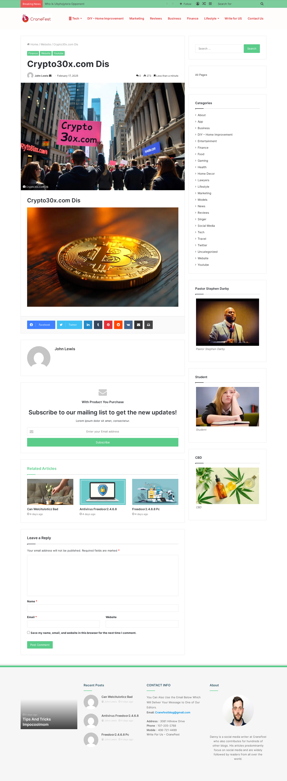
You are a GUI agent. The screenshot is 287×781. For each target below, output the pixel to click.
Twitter (202, 245)
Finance (192, 18)
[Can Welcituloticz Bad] (50, 492)
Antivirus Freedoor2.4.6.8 (98, 509)
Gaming (203, 160)
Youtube (58, 53)
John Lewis (41, 75)
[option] (49, 706)
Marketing (136, 18)
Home (34, 44)
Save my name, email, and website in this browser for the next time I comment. (83, 632)
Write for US (233, 18)
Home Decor (206, 173)
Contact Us (255, 18)
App (200, 121)
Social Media (206, 225)
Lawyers (203, 180)
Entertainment (207, 141)
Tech (75, 18)
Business (174, 18)
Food (201, 154)
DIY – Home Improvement (105, 18)
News (201, 206)
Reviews (156, 18)
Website (46, 44)
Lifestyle (210, 18)
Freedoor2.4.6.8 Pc (146, 509)
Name (32, 601)
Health (202, 167)
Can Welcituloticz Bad (42, 509)
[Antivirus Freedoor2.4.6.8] (103, 492)
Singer (202, 219)
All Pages (201, 74)
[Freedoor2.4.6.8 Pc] (155, 492)
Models (202, 199)
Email (32, 617)
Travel (202, 238)
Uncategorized (207, 251)
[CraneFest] (36, 18)
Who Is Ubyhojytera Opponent (64, 3)
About (202, 115)
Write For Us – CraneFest (163, 734)
